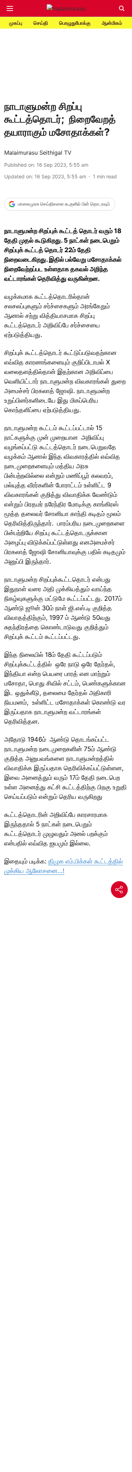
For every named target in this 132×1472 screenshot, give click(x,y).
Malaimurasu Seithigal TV (37, 152)
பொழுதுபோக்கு (74, 23)
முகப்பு (15, 23)
